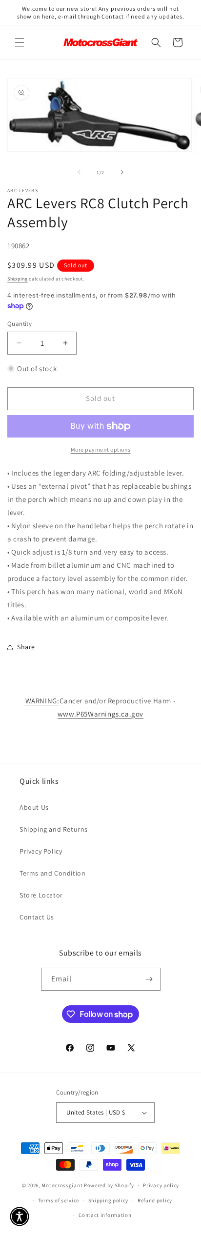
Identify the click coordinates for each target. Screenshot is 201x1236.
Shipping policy (108, 1200)
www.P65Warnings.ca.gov (100, 713)
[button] (19, 42)
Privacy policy (161, 1185)
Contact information (105, 1215)
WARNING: (42, 700)
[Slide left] (79, 172)
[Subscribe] (149, 979)
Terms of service (58, 1200)
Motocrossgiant (61, 1185)
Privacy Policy (41, 851)
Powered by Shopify (109, 1185)
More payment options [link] (101, 449)
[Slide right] (122, 172)
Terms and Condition (52, 873)
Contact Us (37, 917)
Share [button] (26, 646)
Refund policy (155, 1200)
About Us (34, 807)
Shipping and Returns (54, 829)
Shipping (17, 279)
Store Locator (41, 895)
